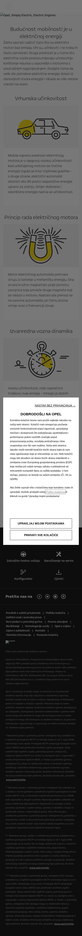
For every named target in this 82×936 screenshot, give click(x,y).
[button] (55, 405)
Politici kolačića (55, 491)
